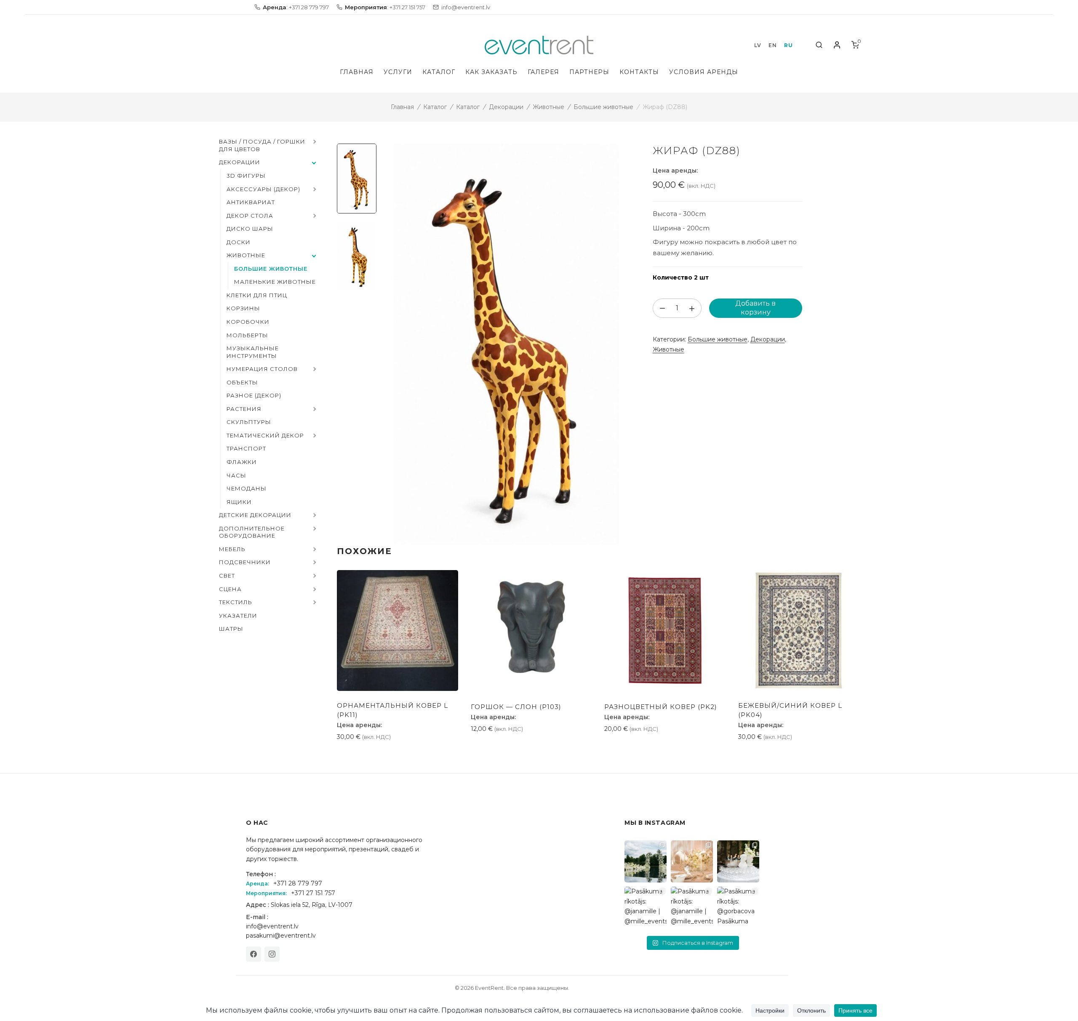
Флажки (242, 462)
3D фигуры (246, 175)
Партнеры (589, 72)
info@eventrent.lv (272, 926)
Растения (244, 408)
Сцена (230, 589)
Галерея (543, 72)
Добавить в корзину (755, 307)
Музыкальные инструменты (253, 352)
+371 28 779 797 (297, 883)
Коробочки (248, 321)
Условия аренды (703, 72)
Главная (357, 72)
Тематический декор (265, 435)
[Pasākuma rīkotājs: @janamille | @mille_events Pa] (645, 861)
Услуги (398, 72)
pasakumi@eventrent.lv (281, 935)
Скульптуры (249, 422)
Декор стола (250, 215)
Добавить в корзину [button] (373, 756)
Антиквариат (251, 202)
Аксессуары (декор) (263, 189)
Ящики (239, 502)
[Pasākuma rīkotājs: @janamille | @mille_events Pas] (645, 908)
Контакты (639, 72)
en (772, 45)
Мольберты (247, 335)
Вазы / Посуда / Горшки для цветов (262, 145)
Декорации (506, 107)
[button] (313, 142)
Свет (227, 575)
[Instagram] (272, 954)
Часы (236, 475)
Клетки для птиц (257, 295)
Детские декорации (255, 515)
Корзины (243, 308)
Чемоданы (247, 488)
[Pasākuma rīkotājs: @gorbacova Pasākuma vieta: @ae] (738, 908)
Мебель (232, 549)
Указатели (238, 615)
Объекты (242, 382)
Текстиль (235, 602)
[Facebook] (253, 954)
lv (757, 45)
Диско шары (250, 228)
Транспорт (246, 448)
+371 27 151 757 (313, 893)
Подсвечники (245, 562)
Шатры (231, 628)
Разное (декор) (254, 395)
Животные (548, 107)
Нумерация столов (262, 368)
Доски (239, 242)
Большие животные (603, 107)
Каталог (438, 72)
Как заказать (491, 72)
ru (788, 45)
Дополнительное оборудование (252, 532)
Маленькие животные (275, 281)
